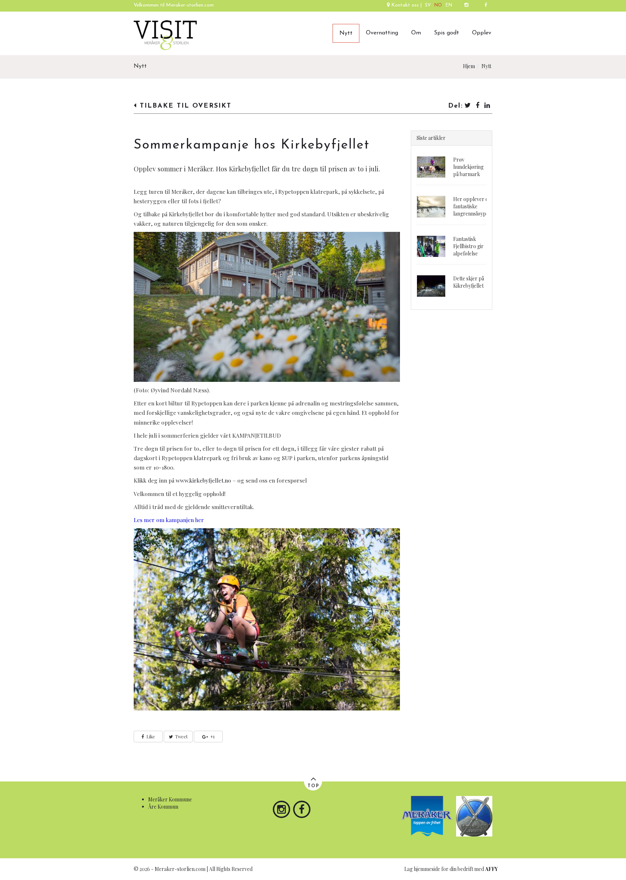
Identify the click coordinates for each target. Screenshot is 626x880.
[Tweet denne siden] (467, 106)
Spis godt (446, 33)
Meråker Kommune (170, 799)
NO (438, 5)
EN (449, 5)
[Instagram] (466, 6)
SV (428, 5)
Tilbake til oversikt (184, 106)
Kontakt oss (405, 5)
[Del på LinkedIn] (487, 106)
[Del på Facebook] (478, 106)
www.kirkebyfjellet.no (203, 480)
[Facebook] (486, 6)
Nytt (345, 33)
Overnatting (382, 33)
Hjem (469, 66)
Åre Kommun (163, 806)
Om (416, 33)
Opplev (481, 33)
